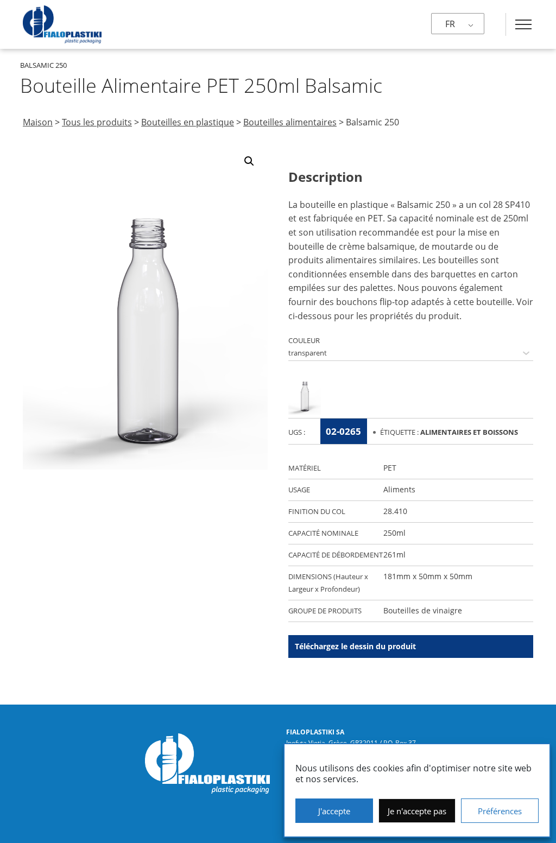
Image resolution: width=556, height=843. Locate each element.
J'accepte (334, 811)
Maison (38, 122)
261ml (394, 554)
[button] (249, 161)
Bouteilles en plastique (187, 122)
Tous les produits (97, 122)
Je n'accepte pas (417, 811)
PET (389, 467)
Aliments (399, 489)
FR (450, 24)
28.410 (395, 511)
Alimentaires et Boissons (469, 432)
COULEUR (304, 340)
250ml (394, 533)
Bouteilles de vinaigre (422, 610)
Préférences (500, 811)
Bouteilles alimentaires (290, 122)
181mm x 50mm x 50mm (427, 576)
